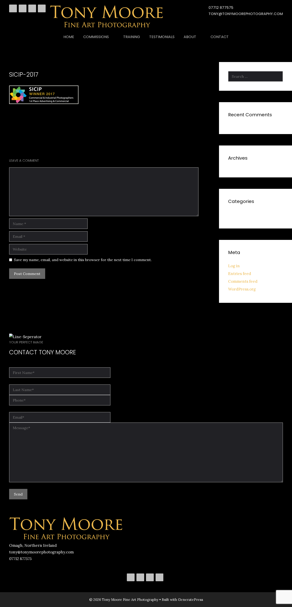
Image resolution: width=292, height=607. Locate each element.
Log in (234, 265)
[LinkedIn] (32, 8)
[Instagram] (42, 8)
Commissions (96, 36)
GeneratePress (190, 599)
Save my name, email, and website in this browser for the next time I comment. (83, 259)
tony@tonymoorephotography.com (246, 13)
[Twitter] (22, 8)
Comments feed (243, 281)
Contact (220, 36)
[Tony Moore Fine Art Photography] (107, 27)
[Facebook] (13, 8)
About (190, 36)
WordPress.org (242, 289)
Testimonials (162, 36)
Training (131, 36)
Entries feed (239, 273)
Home (68, 36)
